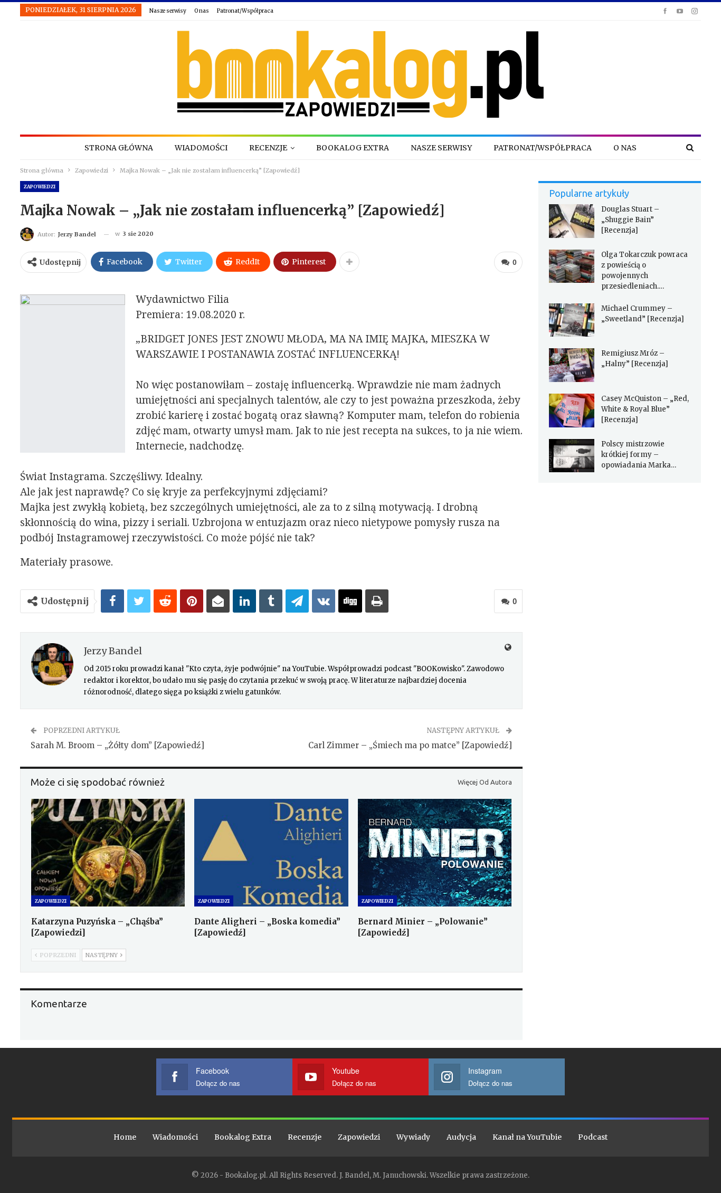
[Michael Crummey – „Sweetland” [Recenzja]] (571, 320)
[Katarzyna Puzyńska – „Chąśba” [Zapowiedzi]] (108, 852)
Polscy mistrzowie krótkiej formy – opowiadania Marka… (638, 455)
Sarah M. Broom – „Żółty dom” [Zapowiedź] (117, 745)
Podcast (593, 1137)
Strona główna (118, 147)
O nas (201, 10)
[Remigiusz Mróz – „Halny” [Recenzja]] (571, 365)
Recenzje (268, 147)
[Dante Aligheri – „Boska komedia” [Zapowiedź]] (271, 852)
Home (124, 1137)
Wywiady (413, 1137)
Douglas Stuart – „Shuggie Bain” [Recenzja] (630, 220)
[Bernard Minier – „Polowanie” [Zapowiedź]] (434, 852)
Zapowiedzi (39, 186)
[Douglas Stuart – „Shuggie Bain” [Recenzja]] (571, 221)
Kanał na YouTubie (527, 1137)
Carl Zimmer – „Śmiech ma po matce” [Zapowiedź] (410, 745)
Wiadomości (201, 147)
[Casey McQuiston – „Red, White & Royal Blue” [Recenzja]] (571, 410)
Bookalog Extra (352, 147)
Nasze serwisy (167, 10)
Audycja (461, 1137)
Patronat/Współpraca (245, 10)
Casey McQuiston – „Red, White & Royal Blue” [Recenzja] (645, 409)
